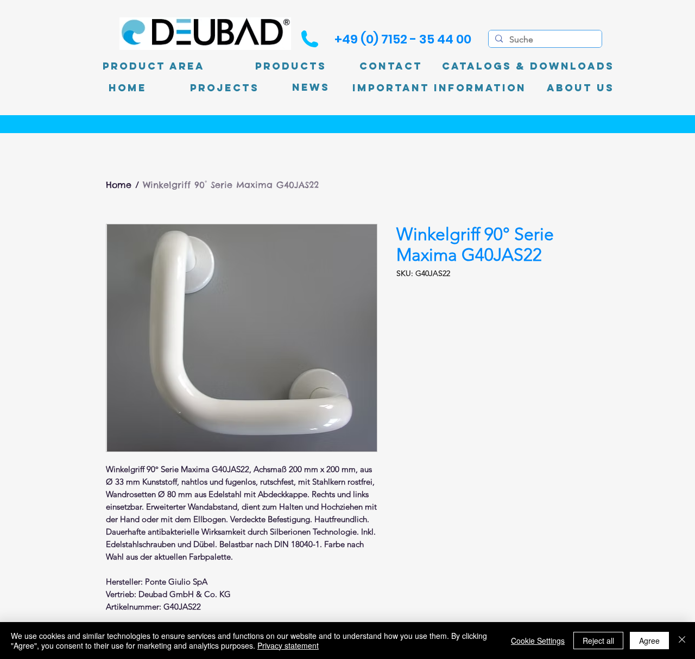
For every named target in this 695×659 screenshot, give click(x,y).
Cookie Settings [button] (538, 640)
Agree (649, 640)
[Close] (681, 640)
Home (118, 184)
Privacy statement (288, 645)
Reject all (598, 640)
